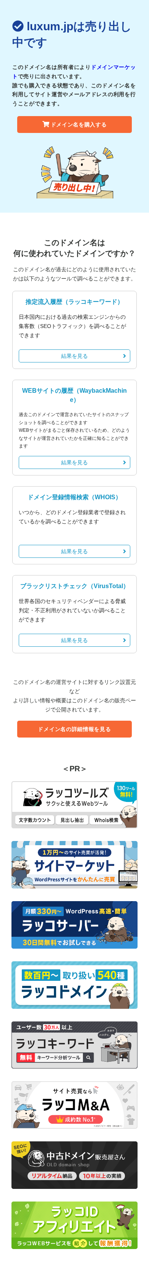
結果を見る (74, 356)
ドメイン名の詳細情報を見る (74, 729)
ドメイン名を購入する (79, 124)
